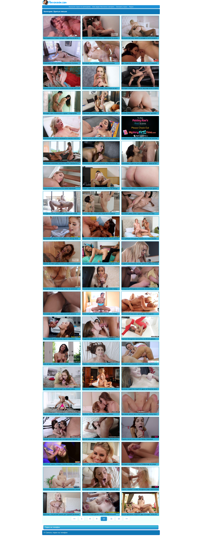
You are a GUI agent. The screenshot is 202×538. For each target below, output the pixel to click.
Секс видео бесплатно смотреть (103, 7)
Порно (131, 7)
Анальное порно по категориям (79, 7)
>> (127, 519)
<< (74, 519)
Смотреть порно (121, 7)
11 (111, 519)
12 (119, 519)
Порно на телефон (52, 527)
